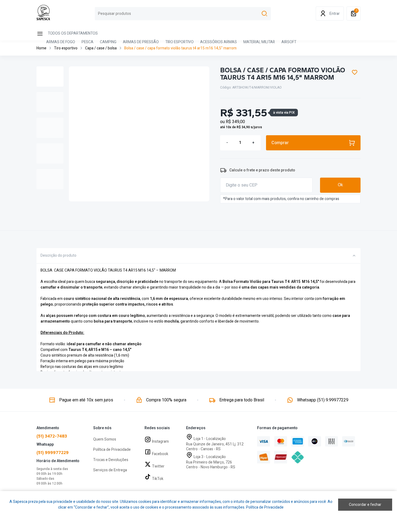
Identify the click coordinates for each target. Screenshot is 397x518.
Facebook (160, 454)
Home (41, 48)
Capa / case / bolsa (101, 48)
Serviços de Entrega (110, 470)
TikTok (157, 479)
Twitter (158, 466)
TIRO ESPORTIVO (179, 42)
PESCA (87, 42)
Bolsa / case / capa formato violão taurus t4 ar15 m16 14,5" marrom (180, 48)
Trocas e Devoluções (110, 460)
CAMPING (108, 42)
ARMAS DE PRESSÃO (141, 42)
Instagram (160, 441)
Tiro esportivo (66, 48)
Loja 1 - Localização (210, 439)
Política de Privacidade (112, 449)
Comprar (280, 143)
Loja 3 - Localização (210, 457)
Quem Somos (104, 439)
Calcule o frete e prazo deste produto (262, 170)
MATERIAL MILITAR (259, 42)
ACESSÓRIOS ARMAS (218, 42)
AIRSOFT (288, 42)
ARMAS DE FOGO (60, 42)
